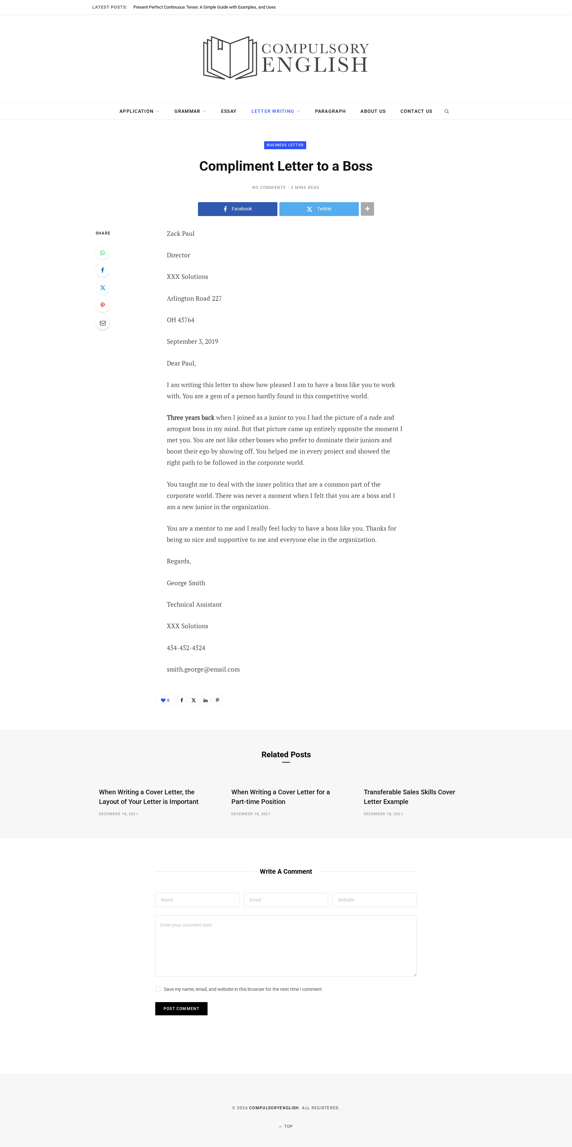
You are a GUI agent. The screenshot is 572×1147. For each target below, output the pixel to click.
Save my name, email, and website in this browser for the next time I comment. (243, 989)
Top (288, 1126)
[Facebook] (103, 270)
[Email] (103, 323)
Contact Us (417, 111)
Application (136, 111)
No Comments (269, 187)
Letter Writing (273, 111)
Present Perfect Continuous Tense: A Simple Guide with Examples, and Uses (204, 7)
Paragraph (330, 111)
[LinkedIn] (205, 700)
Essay (229, 111)
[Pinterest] (103, 305)
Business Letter (285, 145)
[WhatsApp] (103, 252)
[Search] (447, 111)
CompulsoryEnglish (274, 1108)
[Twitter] (103, 287)
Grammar (187, 111)
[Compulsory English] (286, 58)
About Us (373, 111)
